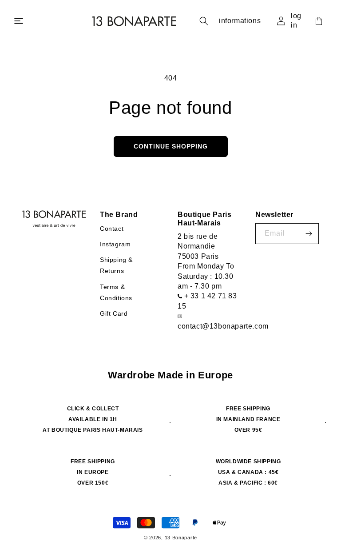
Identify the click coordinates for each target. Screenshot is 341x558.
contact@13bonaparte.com (223, 326)
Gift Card (113, 313)
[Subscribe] (308, 233)
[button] (18, 21)
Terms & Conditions (116, 292)
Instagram (115, 244)
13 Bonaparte (181, 537)
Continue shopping (171, 146)
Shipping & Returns (116, 265)
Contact (111, 228)
